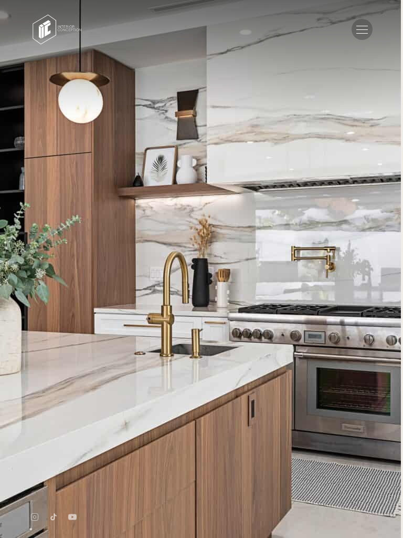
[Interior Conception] (57, 29)
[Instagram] (34, 517)
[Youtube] (72, 517)
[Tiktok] (53, 517)
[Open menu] (362, 29)
